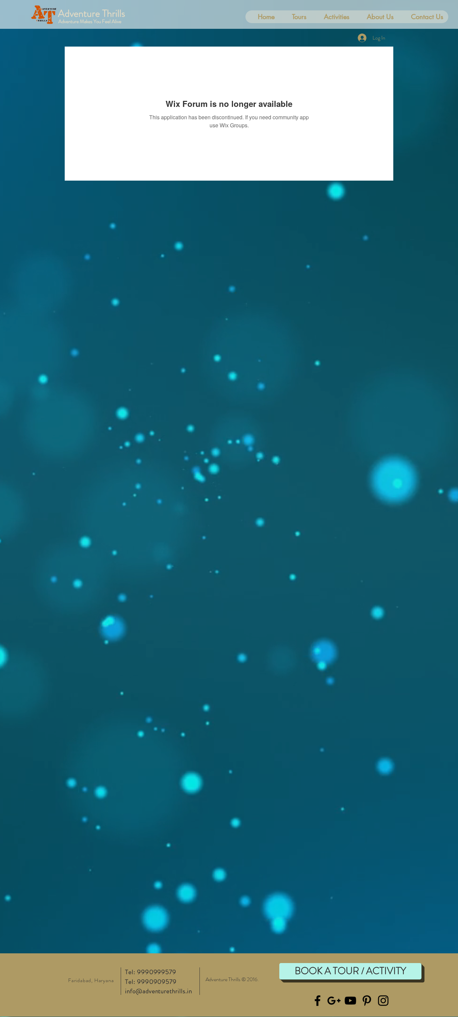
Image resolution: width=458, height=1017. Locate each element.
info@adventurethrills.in (158, 991)
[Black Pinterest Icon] (367, 1001)
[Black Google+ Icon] (334, 1001)
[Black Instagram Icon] (383, 1001)
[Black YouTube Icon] (350, 1001)
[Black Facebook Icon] (317, 1001)
